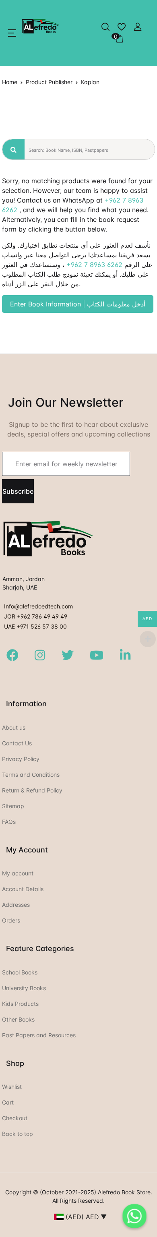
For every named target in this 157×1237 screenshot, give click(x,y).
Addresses (16, 904)
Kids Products (20, 1003)
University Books (24, 988)
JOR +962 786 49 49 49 (35, 616)
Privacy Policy (20, 758)
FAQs (9, 821)
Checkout (14, 1118)
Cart (8, 1102)
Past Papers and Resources (39, 1035)
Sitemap (13, 806)
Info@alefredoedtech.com (38, 606)
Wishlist (12, 1086)
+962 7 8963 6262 (94, 265)
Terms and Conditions (31, 774)
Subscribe (17, 491)
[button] (12, 33)
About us (13, 727)
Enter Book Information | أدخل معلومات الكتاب (77, 304)
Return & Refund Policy (32, 790)
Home (9, 82)
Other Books (18, 1019)
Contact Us (17, 743)
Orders (11, 920)
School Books (19, 972)
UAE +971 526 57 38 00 (35, 626)
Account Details (22, 888)
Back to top (17, 1133)
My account (17, 873)
